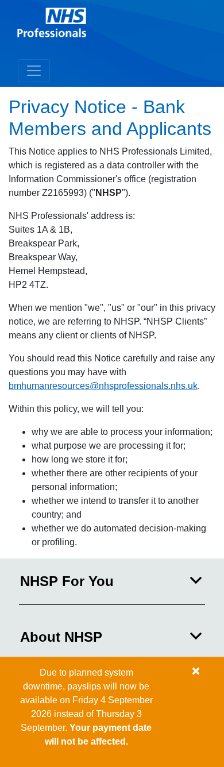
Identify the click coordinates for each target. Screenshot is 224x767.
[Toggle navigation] (34, 70)
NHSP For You (67, 581)
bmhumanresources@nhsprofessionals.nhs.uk (103, 386)
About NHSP (61, 637)
